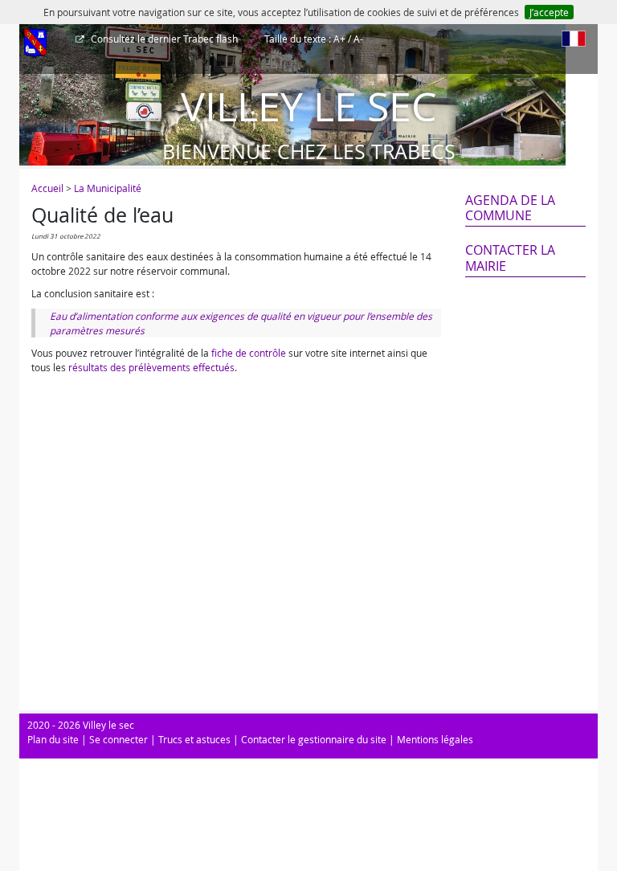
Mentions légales (435, 739)
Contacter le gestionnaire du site (313, 739)
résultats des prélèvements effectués (151, 367)
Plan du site (53, 739)
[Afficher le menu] (35, 44)
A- (358, 38)
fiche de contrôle (248, 352)
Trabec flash (164, 38)
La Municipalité (107, 188)
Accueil (47, 188)
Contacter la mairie (510, 257)
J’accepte (549, 12)
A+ (339, 38)
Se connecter (118, 739)
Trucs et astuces (194, 739)
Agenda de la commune (510, 207)
